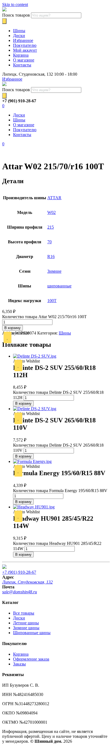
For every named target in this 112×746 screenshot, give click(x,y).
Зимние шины (26, 627)
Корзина (21, 55)
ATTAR (54, 197)
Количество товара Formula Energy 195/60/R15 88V (60, 490)
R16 (51, 256)
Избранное (23, 40)
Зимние (54, 271)
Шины (19, 30)
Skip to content (15, 4)
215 (50, 227)
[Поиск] (4, 21)
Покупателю (24, 45)
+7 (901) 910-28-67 (19, 572)
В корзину (12, 328)
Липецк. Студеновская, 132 (27, 582)
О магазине (23, 60)
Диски (19, 35)
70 (49, 242)
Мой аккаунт (25, 50)
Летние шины (26, 623)
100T (52, 300)
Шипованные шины (32, 632)
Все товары (23, 613)
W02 (51, 212)
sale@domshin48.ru (19, 592)
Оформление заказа (31, 659)
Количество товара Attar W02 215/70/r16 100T (44, 316)
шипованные (59, 286)
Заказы (19, 664)
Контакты (22, 65)
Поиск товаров (16, 15)
